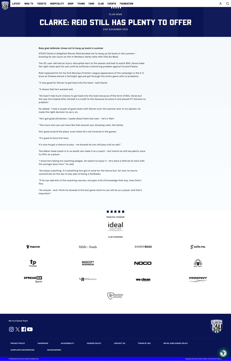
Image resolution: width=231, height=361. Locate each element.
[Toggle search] (227, 3)
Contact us (119, 343)
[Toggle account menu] (220, 3)
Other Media (203, 359)
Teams (81, 3)
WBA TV (28, 3)
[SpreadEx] (33, 279)
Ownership (43, 343)
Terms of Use (144, 343)
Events (112, 3)
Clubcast (219, 359)
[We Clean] (143, 279)
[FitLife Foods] (88, 247)
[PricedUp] (33, 263)
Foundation (126, 3)
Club (101, 3)
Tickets (41, 3)
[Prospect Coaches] (198, 279)
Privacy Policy (18, 343)
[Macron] (33, 247)
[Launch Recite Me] (223, 353)
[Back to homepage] (5, 5)
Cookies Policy (94, 343)
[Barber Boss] (143, 247)
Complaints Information (22, 350)
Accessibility (67, 343)
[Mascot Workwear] (88, 263)
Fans (91, 3)
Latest (16, 3)
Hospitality (57, 3)
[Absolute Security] (115, 296)
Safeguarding (54, 350)
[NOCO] (143, 263)
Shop (71, 3)
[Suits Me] (198, 247)
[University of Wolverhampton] (88, 279)
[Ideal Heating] (115, 226)
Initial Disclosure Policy (175, 343)
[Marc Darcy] (198, 263)
